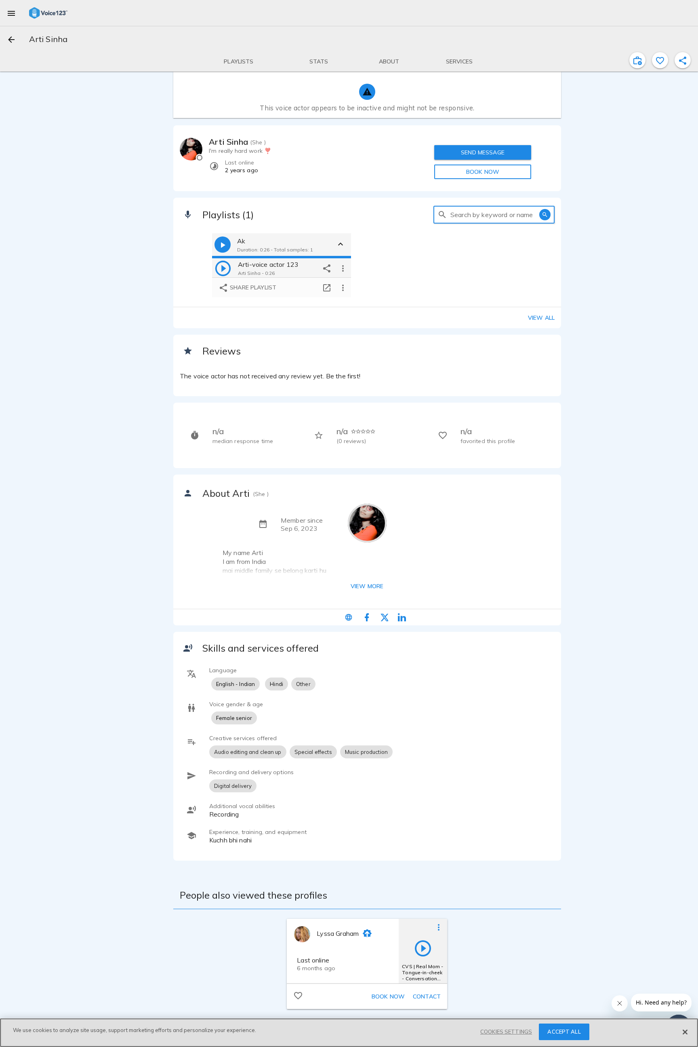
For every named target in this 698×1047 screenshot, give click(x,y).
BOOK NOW (482, 171)
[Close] (685, 1032)
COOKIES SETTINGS (506, 1031)
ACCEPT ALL (563, 1031)
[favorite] (660, 60)
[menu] (11, 13)
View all (541, 317)
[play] (223, 268)
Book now (388, 996)
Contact (427, 996)
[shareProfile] (683, 60)
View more (367, 586)
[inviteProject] (637, 60)
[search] (442, 215)
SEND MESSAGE (483, 152)
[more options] (343, 268)
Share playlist (252, 287)
